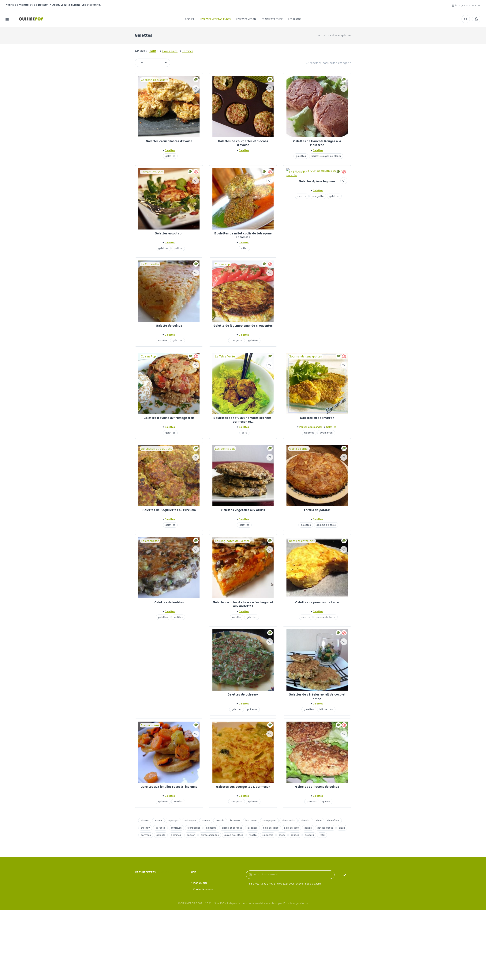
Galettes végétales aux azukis (243, 510)
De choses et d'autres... (156, 448)
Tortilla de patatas (317, 510)
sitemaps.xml (165, 872)
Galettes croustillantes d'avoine (169, 141)
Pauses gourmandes (310, 426)
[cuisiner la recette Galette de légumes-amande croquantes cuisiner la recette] (243, 291)
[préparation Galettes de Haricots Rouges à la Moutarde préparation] (317, 106)
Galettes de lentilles (169, 602)
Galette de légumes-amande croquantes (243, 325)
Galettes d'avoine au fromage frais (169, 417)
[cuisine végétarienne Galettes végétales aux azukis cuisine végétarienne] (243, 475)
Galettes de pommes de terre (317, 602)
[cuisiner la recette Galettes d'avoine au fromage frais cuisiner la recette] (169, 383)
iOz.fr (286, 903)
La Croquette (298, 172)
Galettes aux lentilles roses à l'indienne (168, 786)
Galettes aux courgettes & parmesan (243, 786)
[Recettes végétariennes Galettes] (28, 19)
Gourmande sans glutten (305, 356)
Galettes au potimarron (317, 417)
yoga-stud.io (300, 903)
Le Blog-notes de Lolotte (232, 540)
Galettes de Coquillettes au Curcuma (169, 510)
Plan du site (200, 882)
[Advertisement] (317, 284)
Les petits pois (225, 448)
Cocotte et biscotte (154, 79)
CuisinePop (222, 264)
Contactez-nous (203, 889)
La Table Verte (225, 356)
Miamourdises (150, 725)
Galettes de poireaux (243, 694)
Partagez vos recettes (467, 5)
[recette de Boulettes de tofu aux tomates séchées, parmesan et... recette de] (243, 383)
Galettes (170, 150)
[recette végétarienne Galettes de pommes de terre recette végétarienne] (317, 567)
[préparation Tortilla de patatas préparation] (317, 475)
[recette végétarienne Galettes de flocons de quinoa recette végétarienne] (317, 752)
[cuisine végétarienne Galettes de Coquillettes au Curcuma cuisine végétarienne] (169, 475)
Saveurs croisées (152, 172)
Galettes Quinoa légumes (317, 181)
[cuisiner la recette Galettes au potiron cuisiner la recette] (169, 198)
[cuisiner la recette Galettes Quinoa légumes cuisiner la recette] (317, 172)
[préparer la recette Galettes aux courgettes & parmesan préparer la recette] (243, 752)
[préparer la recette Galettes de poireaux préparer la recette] (243, 660)
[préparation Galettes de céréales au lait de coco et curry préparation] (317, 660)
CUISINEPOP (187, 903)
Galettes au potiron (169, 233)
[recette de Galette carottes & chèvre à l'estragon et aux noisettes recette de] (243, 567)
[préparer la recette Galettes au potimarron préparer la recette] (317, 383)
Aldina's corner (299, 448)
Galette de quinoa (169, 325)
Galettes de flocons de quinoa (317, 786)
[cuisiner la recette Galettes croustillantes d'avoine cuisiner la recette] (169, 106)
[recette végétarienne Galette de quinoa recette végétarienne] (169, 291)
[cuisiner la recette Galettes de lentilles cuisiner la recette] (169, 567)
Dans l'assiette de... (302, 540)
